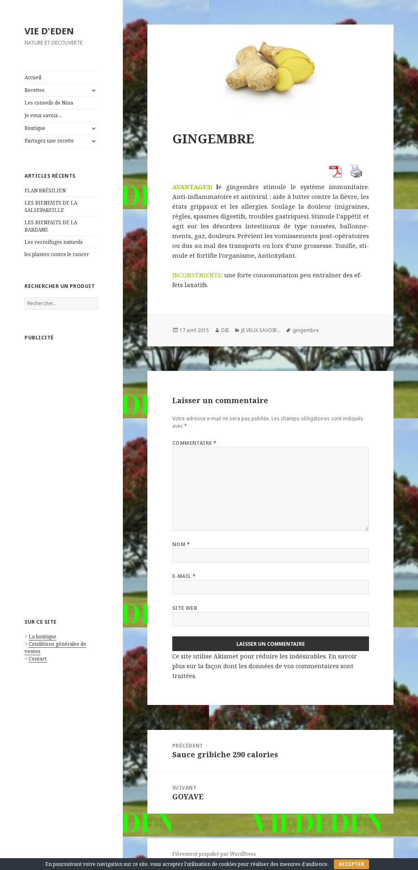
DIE (225, 330)
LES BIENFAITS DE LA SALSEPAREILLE (50, 206)
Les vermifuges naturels (53, 242)
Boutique (34, 128)
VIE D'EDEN (49, 31)
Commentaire (194, 442)
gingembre (306, 330)
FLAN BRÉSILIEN (45, 190)
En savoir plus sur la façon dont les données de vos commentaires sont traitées (264, 666)
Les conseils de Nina (48, 102)
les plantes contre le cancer (56, 254)
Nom (181, 544)
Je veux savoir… (43, 115)
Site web (185, 608)
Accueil (32, 77)
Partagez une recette (49, 140)
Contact (38, 658)
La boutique (42, 636)
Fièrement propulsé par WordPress (214, 853)
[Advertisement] (61, 471)
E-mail (184, 576)
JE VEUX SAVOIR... (260, 330)
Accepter (351, 864)
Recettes (34, 90)
